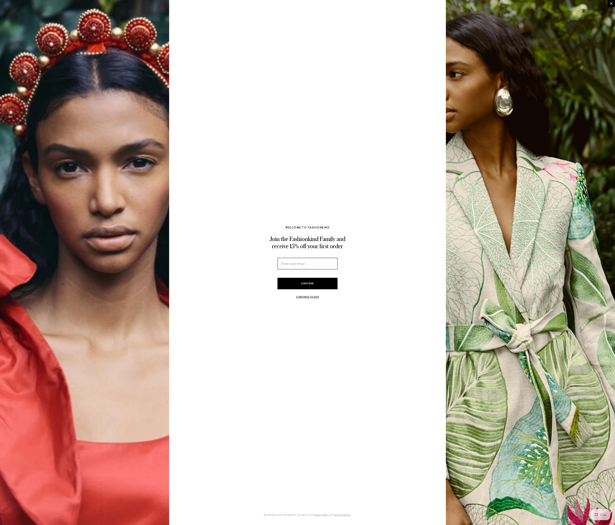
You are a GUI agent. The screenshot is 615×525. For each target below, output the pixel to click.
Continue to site (307, 297)
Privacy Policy (321, 515)
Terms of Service (342, 515)
